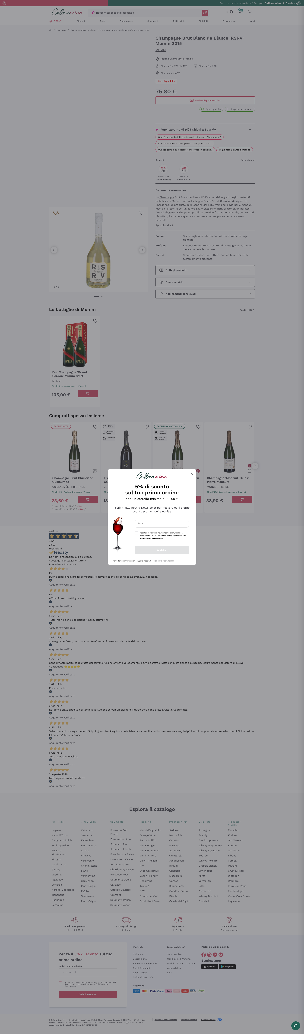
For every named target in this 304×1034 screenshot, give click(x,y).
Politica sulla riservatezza (162, 561)
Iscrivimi (161, 550)
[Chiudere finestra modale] (192, 474)
